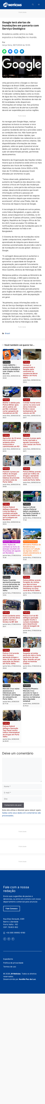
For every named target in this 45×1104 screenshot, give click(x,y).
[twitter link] (4, 938)
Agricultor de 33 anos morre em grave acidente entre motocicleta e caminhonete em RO (12, 442)
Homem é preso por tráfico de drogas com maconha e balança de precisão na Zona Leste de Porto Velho (11, 477)
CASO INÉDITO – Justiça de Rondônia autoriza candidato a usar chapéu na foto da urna (11, 369)
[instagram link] (8, 938)
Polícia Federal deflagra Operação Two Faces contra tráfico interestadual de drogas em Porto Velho (11, 731)
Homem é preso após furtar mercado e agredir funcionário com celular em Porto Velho (32, 442)
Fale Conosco (12, 908)
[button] (33, 4)
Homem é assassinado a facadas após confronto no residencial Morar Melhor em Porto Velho (30, 371)
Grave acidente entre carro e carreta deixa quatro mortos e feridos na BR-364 (11, 619)
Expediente (8, 959)
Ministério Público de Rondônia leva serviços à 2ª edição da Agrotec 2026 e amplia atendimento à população (32, 550)
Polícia (27, 362)
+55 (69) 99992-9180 (15, 933)
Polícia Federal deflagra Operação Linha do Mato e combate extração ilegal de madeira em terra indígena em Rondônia (11, 513)
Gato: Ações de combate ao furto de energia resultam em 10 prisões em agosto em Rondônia (12, 549)
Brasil (7, 333)
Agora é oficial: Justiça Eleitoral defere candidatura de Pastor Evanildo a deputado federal (31, 511)
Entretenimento (30, 541)
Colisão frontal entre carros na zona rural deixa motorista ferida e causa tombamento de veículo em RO (31, 408)
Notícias (7, 541)
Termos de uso (9, 967)
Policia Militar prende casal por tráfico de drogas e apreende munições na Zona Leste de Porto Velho (32, 476)
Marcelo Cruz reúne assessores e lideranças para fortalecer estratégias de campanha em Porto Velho (12, 694)
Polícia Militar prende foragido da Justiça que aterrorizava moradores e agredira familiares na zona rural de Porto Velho (32, 585)
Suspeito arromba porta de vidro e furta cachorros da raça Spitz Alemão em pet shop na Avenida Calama (32, 658)
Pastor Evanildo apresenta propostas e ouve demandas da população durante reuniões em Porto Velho (11, 585)
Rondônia (16, 541)
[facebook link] (12, 938)
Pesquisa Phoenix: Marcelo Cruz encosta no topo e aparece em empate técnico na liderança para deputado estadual (31, 695)
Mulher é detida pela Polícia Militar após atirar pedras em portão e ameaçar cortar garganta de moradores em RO (11, 408)
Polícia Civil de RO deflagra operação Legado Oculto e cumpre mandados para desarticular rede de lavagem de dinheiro (31, 622)
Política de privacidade (13, 963)
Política (6, 362)
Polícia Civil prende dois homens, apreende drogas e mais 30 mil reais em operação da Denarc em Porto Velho (11, 658)
